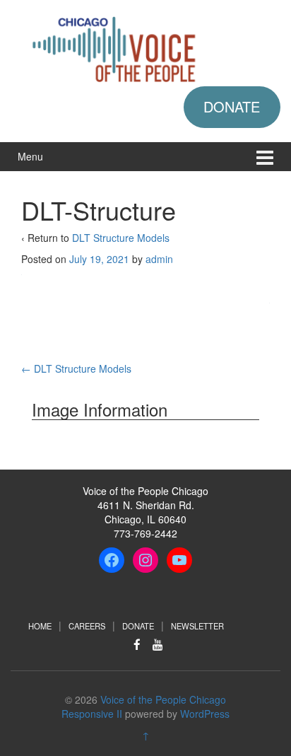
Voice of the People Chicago (163, 699)
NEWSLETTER (197, 626)
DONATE (231, 106)
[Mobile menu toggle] (264, 156)
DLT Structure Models (121, 238)
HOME (40, 626)
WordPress (205, 713)
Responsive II (91, 713)
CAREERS (87, 626)
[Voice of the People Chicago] (145, 47)
